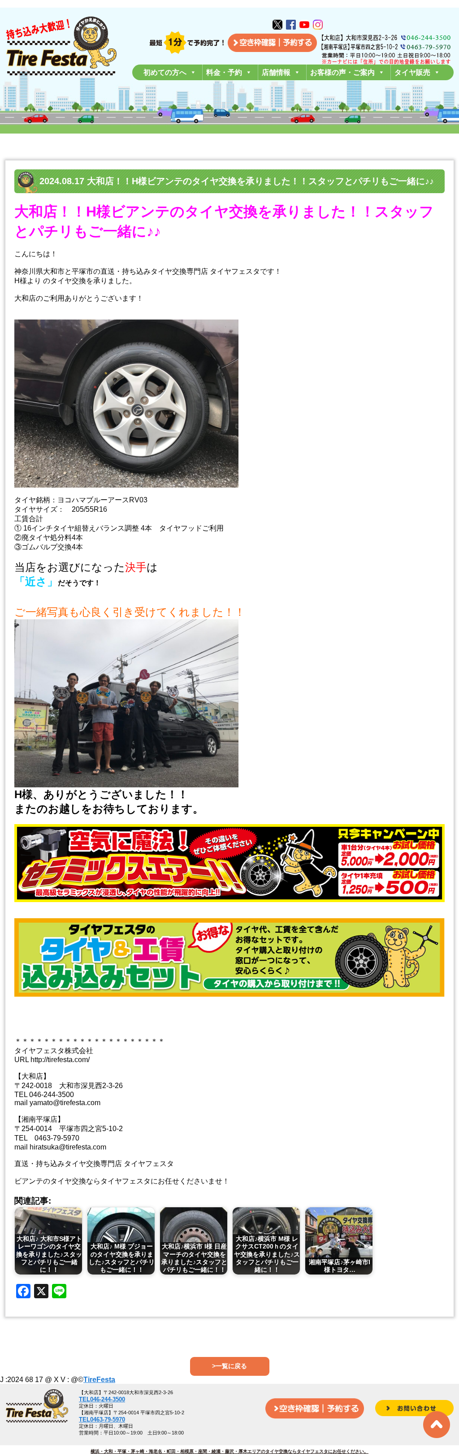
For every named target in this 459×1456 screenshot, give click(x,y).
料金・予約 (224, 72)
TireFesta (99, 1379)
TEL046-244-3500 (102, 1399)
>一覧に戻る (229, 1366)
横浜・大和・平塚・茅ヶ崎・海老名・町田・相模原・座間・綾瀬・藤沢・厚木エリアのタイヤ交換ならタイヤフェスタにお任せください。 (229, 1451)
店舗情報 (276, 72)
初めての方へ (164, 72)
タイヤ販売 (412, 72)
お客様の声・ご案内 (342, 72)
